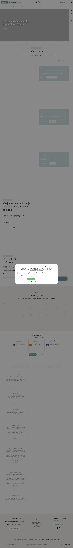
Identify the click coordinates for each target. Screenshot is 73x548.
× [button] (56, 265)
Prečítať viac (41, 270)
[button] (36, 281)
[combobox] (55, 265)
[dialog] (36, 274)
